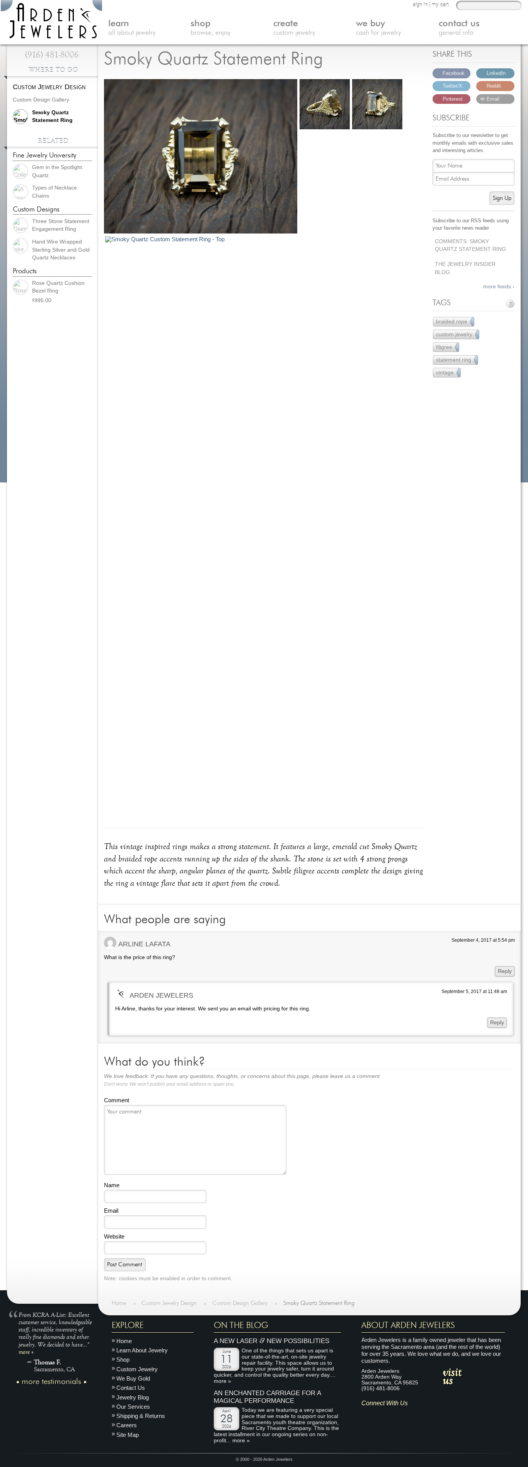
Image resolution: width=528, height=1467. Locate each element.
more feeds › (498, 286)
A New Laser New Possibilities (271, 1341)
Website (114, 1236)
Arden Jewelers (161, 995)
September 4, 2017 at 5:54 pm (482, 940)
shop (210, 28)
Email (111, 1210)
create (294, 28)
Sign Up (502, 198)
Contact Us (130, 1387)
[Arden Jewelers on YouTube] (423, 1415)
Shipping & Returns (140, 1416)
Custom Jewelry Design (49, 87)
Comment (116, 1100)
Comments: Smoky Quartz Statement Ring (470, 245)
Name (111, 1185)
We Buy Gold (133, 1378)
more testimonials (51, 1381)
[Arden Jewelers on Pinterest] (389, 1415)
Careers (126, 1425)
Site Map (127, 1434)
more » (26, 1351)
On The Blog (241, 1325)
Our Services (133, 1406)
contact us (459, 28)
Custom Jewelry (137, 1368)
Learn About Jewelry (142, 1350)
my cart (440, 5)
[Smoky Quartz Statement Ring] (200, 157)
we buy (378, 28)
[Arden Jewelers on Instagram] (367, 1415)
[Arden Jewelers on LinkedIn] (412, 1415)
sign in (420, 5)
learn (131, 28)
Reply (505, 971)
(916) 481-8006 (52, 54)
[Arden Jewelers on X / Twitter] (401, 1415)
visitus (452, 1375)
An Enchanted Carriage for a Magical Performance (267, 1396)
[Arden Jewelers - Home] (51, 19)
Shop (122, 1359)
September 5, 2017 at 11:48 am (474, 991)
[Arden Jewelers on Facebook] (378, 1415)
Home (124, 1340)
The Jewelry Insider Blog (465, 268)
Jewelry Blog (132, 1397)
